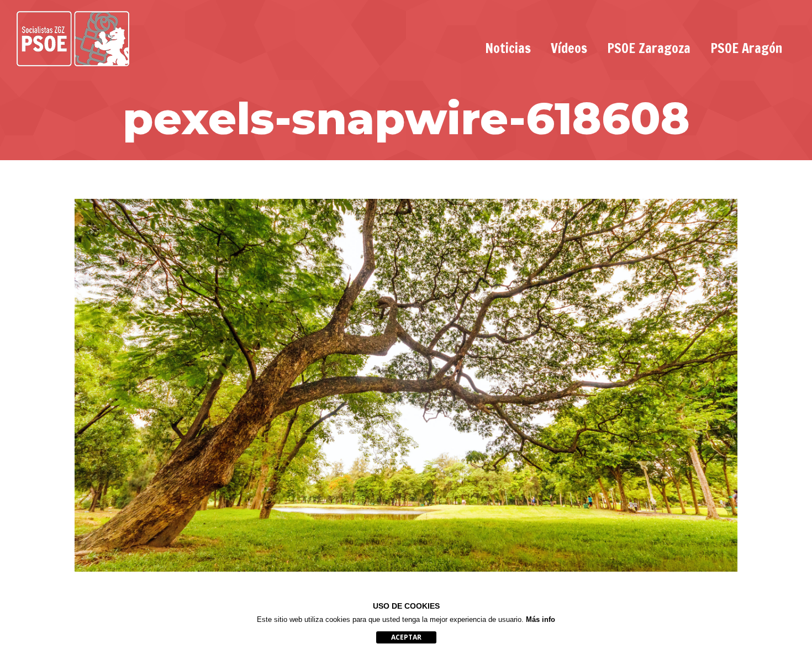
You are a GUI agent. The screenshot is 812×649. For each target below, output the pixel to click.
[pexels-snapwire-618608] (406, 385)
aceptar (406, 637)
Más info (540, 619)
